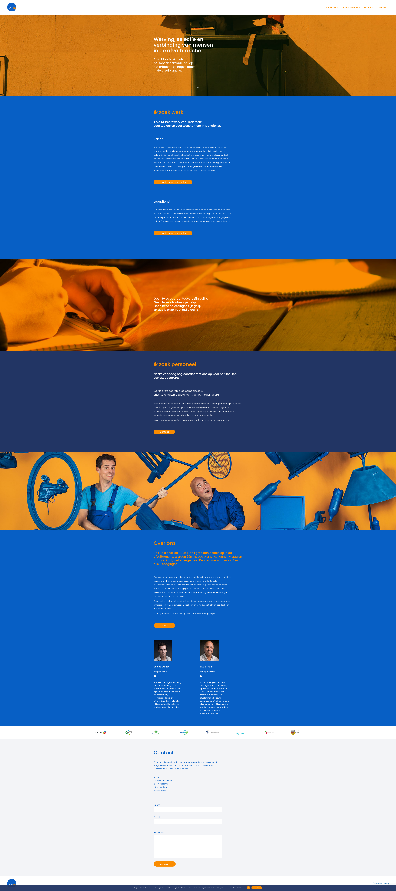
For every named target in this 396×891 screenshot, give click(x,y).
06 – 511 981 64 (160, 790)
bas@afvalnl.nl (160, 671)
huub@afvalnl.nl (207, 671)
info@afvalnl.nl (160, 787)
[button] (155, 676)
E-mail (157, 817)
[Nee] (393, 888)
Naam (157, 804)
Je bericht (159, 832)
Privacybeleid (256, 888)
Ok (248, 888)
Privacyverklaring (381, 883)
